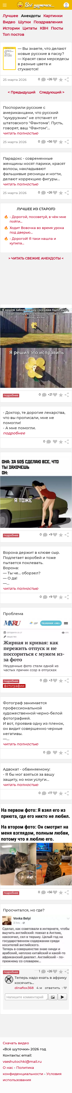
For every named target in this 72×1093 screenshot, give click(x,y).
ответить (52, 988)
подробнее (14, 433)
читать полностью (20, 133)
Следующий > (51, 92)
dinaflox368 (24, 988)
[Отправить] (62, 997)
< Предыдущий (21, 92)
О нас (8, 1068)
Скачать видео (16, 1043)
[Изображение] (52, 997)
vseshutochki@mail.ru (22, 1061)
